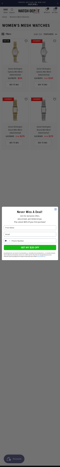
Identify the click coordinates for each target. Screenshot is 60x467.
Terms (44, 256)
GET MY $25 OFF (30, 247)
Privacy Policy (39, 256)
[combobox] (7, 241)
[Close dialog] (55, 209)
